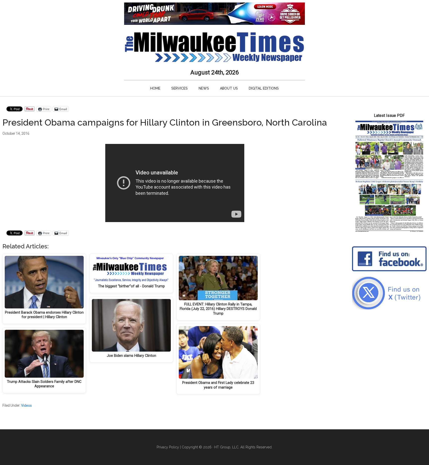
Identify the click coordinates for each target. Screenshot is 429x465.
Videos (26, 405)
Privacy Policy (168, 447)
